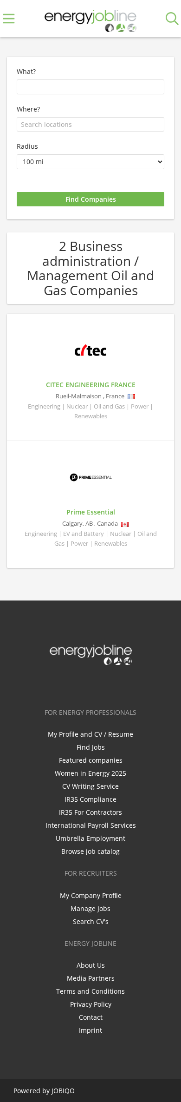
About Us (91, 965)
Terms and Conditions (90, 991)
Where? (28, 109)
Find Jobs (91, 747)
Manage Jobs (90, 908)
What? (26, 71)
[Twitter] (77, 684)
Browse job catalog (90, 851)
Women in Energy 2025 (90, 773)
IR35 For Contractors (90, 812)
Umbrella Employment (90, 838)
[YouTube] (121, 684)
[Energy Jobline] (90, 18)
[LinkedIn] (92, 684)
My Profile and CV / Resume (90, 734)
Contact (91, 1017)
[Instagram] (107, 684)
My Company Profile (91, 895)
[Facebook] (61, 684)
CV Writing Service (90, 786)
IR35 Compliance (90, 799)
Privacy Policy (90, 1004)
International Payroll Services (90, 825)
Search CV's (91, 921)
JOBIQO (63, 1090)
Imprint (90, 1030)
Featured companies (91, 760)
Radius (27, 146)
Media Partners (91, 978)
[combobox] (90, 124)
